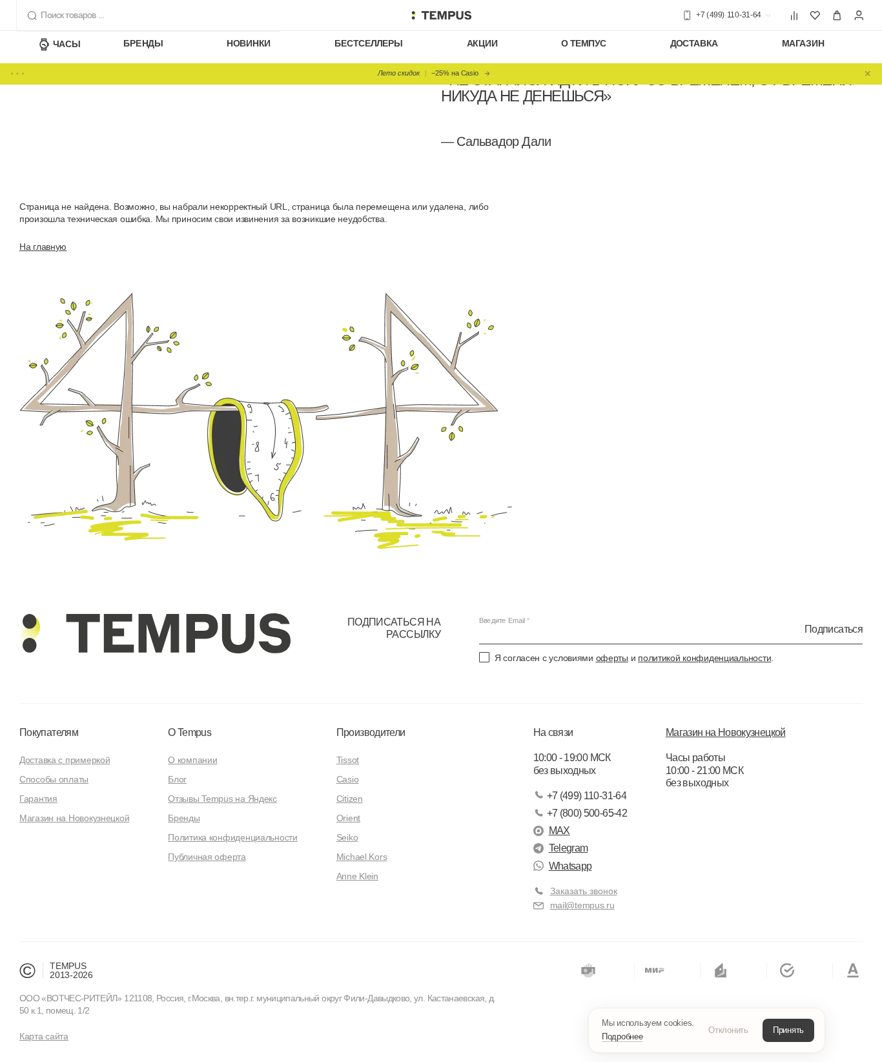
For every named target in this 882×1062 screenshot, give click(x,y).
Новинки (249, 43)
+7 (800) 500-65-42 (587, 813)
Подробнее (622, 1036)
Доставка (694, 43)
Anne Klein (357, 876)
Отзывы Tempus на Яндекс (222, 798)
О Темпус (583, 43)
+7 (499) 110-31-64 (586, 795)
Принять (788, 1030)
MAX (559, 830)
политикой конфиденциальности (704, 658)
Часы (66, 43)
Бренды (143, 43)
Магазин (803, 43)
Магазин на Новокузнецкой (74, 818)
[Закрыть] (868, 73)
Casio (347, 779)
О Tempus (189, 732)
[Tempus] (155, 633)
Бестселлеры (368, 43)
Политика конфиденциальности (232, 837)
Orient (348, 818)
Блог (177, 779)
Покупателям (48, 732)
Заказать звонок (583, 891)
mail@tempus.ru (582, 905)
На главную (43, 246)
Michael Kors (361, 857)
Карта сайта (43, 1036)
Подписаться (834, 628)
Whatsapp (570, 866)
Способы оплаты (53, 779)
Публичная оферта (207, 857)
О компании (192, 760)
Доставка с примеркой (64, 760)
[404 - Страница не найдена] (441, 15)
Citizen (349, 798)
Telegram (568, 847)
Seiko (347, 837)
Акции (482, 43)
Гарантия (38, 798)
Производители (370, 732)
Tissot (347, 760)
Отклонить (728, 1030)
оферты (612, 658)
